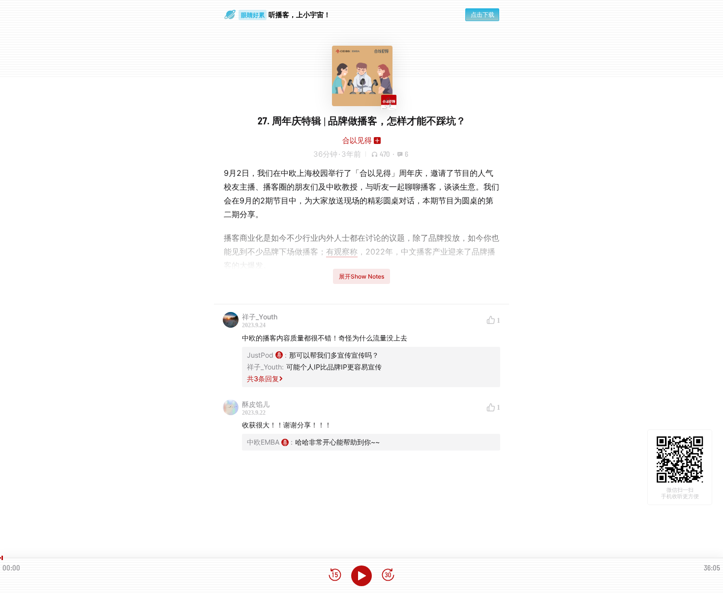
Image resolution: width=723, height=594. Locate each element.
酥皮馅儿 (256, 404)
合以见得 (357, 140)
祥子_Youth (259, 316)
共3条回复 (263, 378)
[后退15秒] (335, 575)
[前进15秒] (388, 575)
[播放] (361, 576)
